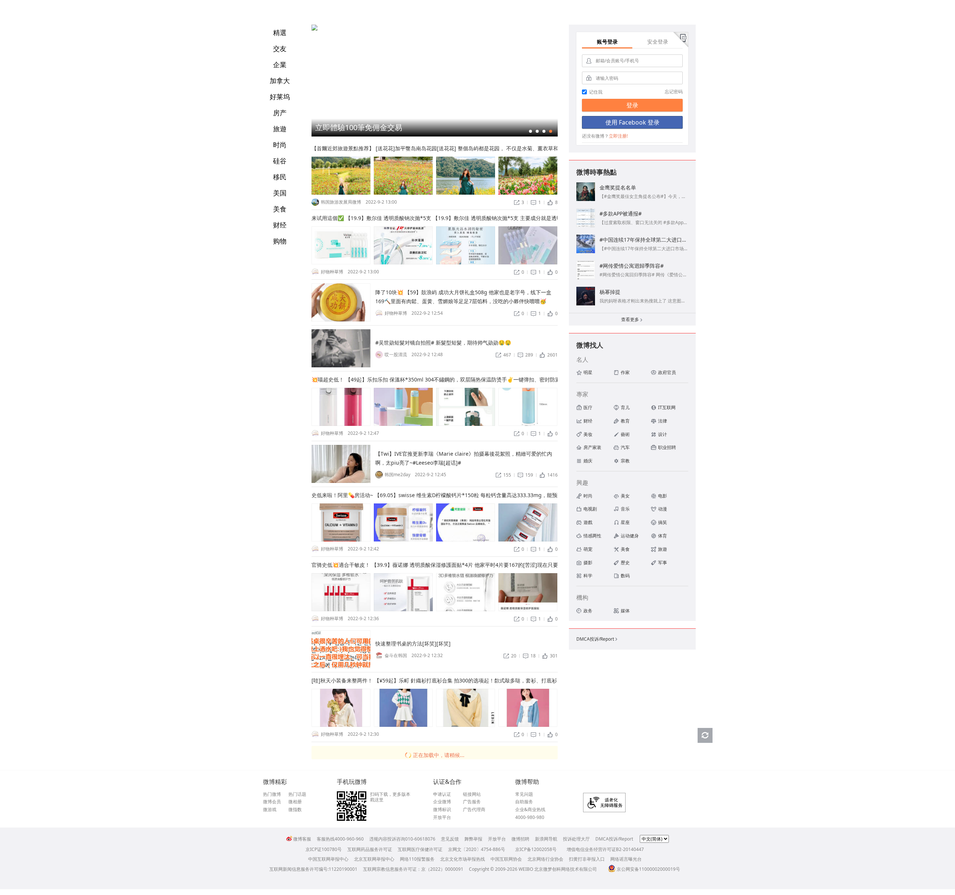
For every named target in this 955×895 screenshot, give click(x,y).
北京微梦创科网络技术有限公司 (565, 869)
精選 (279, 32)
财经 (279, 224)
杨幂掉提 (609, 291)
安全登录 (657, 41)
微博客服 (302, 839)
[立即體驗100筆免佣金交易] (314, 29)
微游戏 (269, 810)
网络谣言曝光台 (626, 859)
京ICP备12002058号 (536, 849)
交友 (279, 48)
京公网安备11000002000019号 (648, 869)
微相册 (295, 802)
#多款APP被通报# (620, 213)
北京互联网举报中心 (374, 859)
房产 (279, 112)
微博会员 (272, 802)
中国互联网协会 (506, 859)
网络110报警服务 (417, 859)
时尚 (279, 144)
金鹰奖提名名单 (617, 187)
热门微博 (272, 794)
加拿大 (280, 80)
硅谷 (279, 160)
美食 (279, 208)
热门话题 (297, 794)
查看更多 (632, 319)
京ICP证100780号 (324, 849)
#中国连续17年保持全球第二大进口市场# (647, 239)
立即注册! (618, 136)
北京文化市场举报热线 (462, 859)
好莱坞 (280, 96)
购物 (279, 240)
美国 (279, 192)
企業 (279, 64)
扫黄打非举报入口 (587, 859)
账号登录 (607, 41)
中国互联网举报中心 (328, 859)
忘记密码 (674, 91)
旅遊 (279, 128)
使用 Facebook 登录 (632, 122)
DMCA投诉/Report (597, 639)
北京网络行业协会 (545, 859)
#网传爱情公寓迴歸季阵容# (631, 265)
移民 (279, 176)
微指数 (295, 810)
